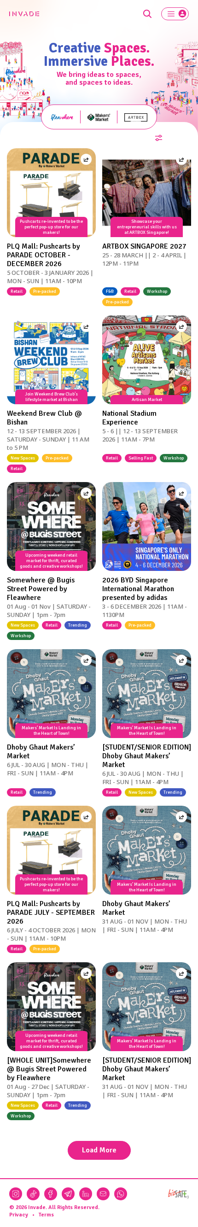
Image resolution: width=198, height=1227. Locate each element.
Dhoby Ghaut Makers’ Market (41, 752)
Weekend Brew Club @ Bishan (44, 418)
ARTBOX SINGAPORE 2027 (144, 246)
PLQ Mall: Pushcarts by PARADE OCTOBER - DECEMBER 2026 (43, 255)
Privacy (18, 1214)
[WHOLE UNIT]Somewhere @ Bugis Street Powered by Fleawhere (49, 1069)
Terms (46, 1214)
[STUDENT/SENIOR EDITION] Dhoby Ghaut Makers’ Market (146, 756)
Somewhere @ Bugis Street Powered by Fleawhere (41, 589)
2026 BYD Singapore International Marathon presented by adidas (138, 589)
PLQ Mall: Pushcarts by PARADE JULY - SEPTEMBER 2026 (51, 912)
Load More (99, 1150)
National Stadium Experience (129, 418)
